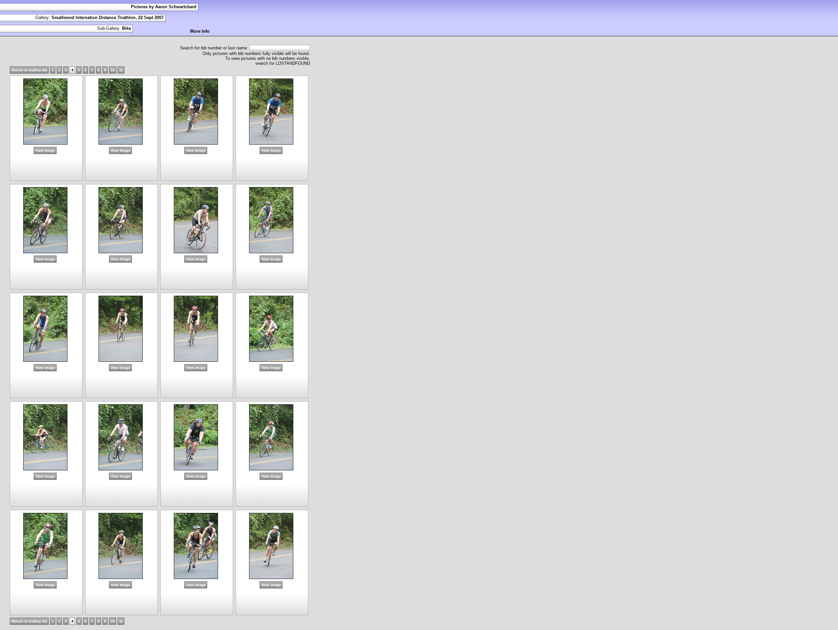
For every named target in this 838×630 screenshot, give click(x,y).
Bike (126, 28)
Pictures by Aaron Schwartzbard (163, 6)
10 (113, 70)
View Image (45, 150)
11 (121, 70)
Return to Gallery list (29, 70)
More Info (200, 31)
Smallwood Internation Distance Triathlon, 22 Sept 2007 (107, 17)
